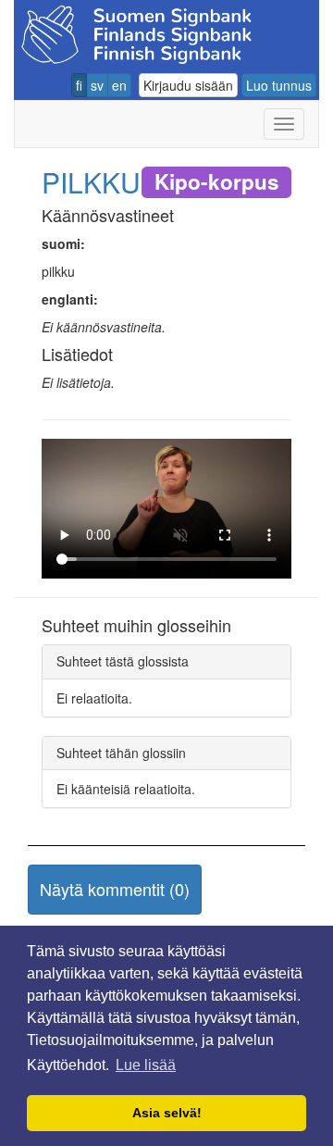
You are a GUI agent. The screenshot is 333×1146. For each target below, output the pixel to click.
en (119, 85)
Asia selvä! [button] (167, 1112)
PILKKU (91, 182)
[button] (115, 890)
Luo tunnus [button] (279, 85)
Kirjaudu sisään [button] (188, 85)
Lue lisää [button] (146, 1065)
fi (79, 85)
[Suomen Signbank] (136, 32)
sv (97, 85)
